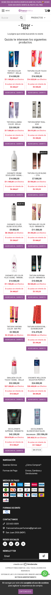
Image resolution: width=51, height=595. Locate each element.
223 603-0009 (12, 524)
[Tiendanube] (25, 565)
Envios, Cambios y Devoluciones (34, 472)
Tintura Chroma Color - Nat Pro (14, 328)
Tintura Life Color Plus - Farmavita (37, 225)
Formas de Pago (10, 470)
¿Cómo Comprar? (33, 465)
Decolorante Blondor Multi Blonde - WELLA (37, 430)
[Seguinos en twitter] (23, 544)
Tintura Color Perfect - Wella (14, 72)
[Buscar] (21, 18)
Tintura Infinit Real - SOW (37, 123)
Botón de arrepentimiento (25, 577)
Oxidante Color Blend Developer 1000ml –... (14, 225)
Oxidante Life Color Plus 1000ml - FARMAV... (14, 277)
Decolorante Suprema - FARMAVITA (14, 430)
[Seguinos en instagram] (5, 544)
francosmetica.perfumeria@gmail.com (23, 528)
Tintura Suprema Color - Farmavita (37, 277)
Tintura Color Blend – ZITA (36, 174)
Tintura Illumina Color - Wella (14, 123)
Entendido (25, 592)
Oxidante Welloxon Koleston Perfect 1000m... (37, 379)
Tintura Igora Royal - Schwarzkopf (36, 328)
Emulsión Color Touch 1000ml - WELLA (14, 379)
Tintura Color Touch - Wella (36, 72)
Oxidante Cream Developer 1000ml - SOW (14, 174)
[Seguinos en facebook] (11, 544)
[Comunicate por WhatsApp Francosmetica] (44, 573)
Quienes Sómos (10, 465)
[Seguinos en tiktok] (17, 544)
